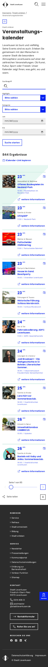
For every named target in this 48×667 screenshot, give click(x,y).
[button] (4, 21)
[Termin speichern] (44, 176)
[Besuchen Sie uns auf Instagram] (16, 640)
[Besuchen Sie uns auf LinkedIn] (20, 640)
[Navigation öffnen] (43, 4)
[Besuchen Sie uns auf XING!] (25, 640)
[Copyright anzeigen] (13, 185)
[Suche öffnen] (36, 4)
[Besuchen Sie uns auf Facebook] (11, 640)
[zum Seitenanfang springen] (43, 497)
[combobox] (24, 84)
